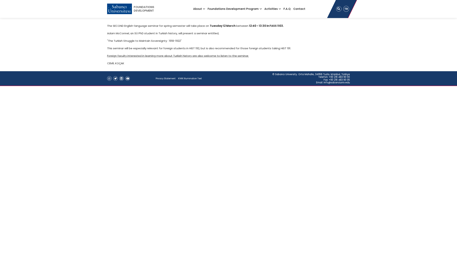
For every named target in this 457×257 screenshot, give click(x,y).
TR (346, 9)
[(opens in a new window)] (109, 78)
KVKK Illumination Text (190, 78)
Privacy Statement (165, 78)
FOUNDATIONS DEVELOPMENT (144, 8)
